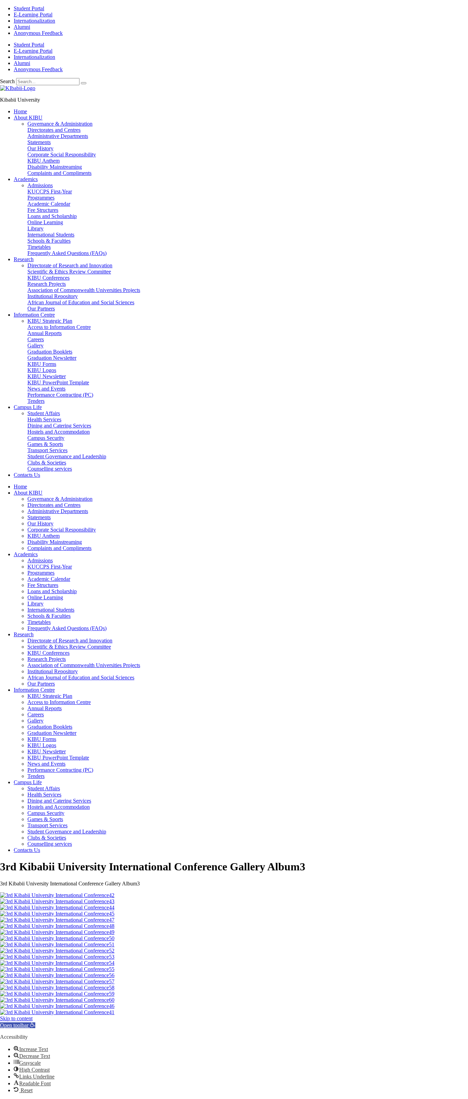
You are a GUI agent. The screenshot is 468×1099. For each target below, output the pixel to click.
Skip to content (16, 1018)
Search (7, 81)
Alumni (22, 27)
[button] (17, 1025)
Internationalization (34, 21)
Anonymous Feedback (38, 33)
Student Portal (29, 8)
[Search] (83, 83)
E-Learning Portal (33, 14)
